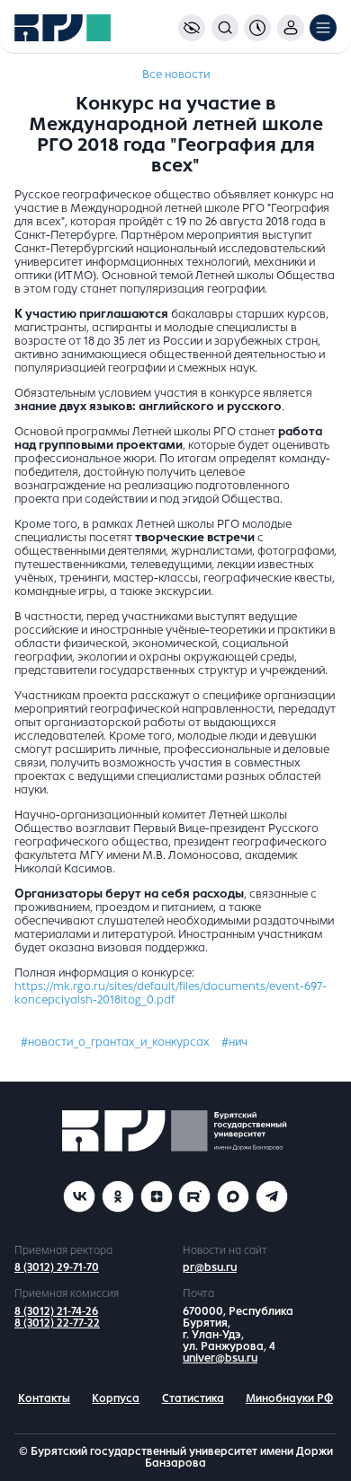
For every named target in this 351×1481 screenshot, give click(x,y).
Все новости (176, 74)
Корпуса (116, 1398)
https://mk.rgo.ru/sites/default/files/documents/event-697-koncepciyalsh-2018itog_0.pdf (170, 993)
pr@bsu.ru (210, 1267)
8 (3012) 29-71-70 (56, 1267)
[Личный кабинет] (290, 27)
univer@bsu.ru (220, 1358)
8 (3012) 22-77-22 (57, 1323)
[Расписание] (257, 27)
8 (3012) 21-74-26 (56, 1311)
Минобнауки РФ (289, 1398)
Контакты (44, 1398)
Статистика (193, 1398)
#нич (234, 1042)
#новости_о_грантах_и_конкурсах (115, 1042)
